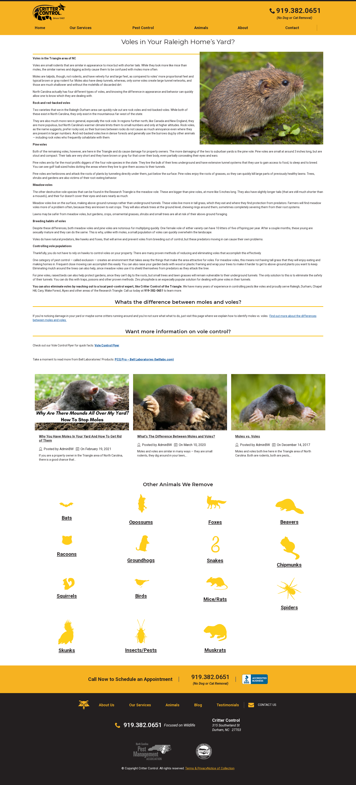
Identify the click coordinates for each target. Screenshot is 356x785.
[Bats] (67, 503)
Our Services (140, 705)
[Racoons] (67, 540)
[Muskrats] (215, 631)
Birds (141, 596)
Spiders (289, 607)
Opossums (141, 522)
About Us (106, 705)
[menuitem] (292, 28)
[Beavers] (289, 505)
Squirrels (67, 596)
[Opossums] (140, 505)
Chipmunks (289, 565)
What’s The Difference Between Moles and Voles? (176, 436)
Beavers (289, 522)
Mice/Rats (215, 599)
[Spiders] (289, 588)
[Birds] (141, 582)
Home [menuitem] (40, 28)
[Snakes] (215, 543)
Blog (198, 705)
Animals (172, 705)
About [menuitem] (243, 28)
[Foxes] (215, 505)
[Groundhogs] (141, 543)
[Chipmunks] (289, 545)
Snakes (215, 560)
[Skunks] (66, 631)
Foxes (215, 522)
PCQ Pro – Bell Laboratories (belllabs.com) (144, 359)
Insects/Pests (141, 650)
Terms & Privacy (196, 768)
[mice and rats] (215, 584)
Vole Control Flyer (107, 345)
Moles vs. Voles (247, 436)
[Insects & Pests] (141, 631)
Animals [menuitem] (201, 28)
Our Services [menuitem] (80, 28)
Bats (67, 518)
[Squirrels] (67, 582)
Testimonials (228, 705)
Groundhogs (141, 560)
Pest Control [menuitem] (143, 28)
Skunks (67, 650)
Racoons (67, 554)
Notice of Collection (220, 768)
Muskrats (215, 650)
